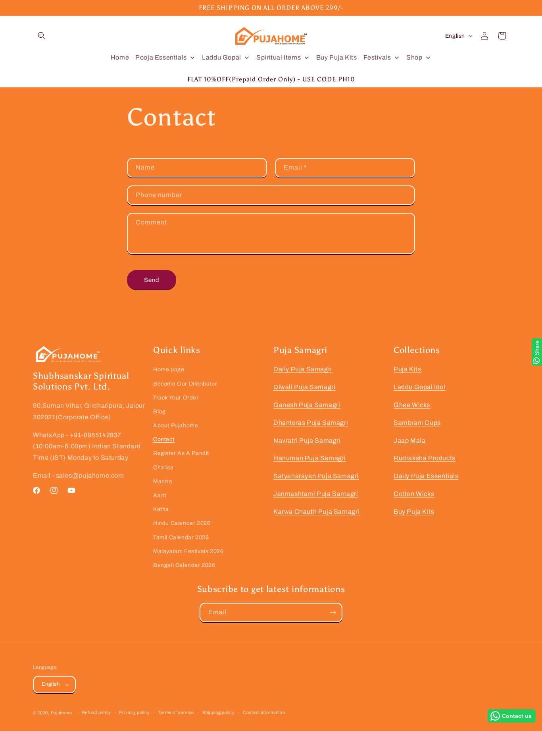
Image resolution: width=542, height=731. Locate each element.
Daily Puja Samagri (302, 369)
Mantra (163, 481)
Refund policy (96, 712)
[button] (41, 35)
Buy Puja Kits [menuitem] (336, 57)
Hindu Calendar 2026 (181, 523)
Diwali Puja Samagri (304, 387)
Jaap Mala (409, 440)
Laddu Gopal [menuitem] (221, 57)
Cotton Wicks (414, 493)
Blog (159, 412)
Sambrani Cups (417, 422)
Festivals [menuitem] (377, 57)
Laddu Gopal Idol (420, 387)
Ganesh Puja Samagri (306, 404)
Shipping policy (218, 712)
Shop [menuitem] (414, 57)
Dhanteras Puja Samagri (310, 422)
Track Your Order (176, 398)
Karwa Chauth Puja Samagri (316, 511)
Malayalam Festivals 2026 (188, 551)
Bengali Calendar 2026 (184, 565)
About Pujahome (175, 425)
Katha (161, 509)
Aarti (159, 495)
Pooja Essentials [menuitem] (161, 57)
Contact (163, 439)
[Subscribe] (333, 612)
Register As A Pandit (181, 453)
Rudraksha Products (425, 458)
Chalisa (163, 468)
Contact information (264, 712)
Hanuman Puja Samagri (309, 458)
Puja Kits (407, 369)
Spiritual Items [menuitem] (278, 57)
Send (152, 280)
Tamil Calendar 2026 (181, 537)
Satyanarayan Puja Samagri (316, 476)
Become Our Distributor (185, 384)
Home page (168, 369)
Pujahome (61, 712)
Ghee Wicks (412, 404)
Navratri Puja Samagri (307, 440)
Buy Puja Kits (414, 511)
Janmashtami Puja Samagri (315, 493)
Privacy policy (134, 712)
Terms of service (176, 712)
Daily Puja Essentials (426, 476)
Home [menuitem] (120, 57)
